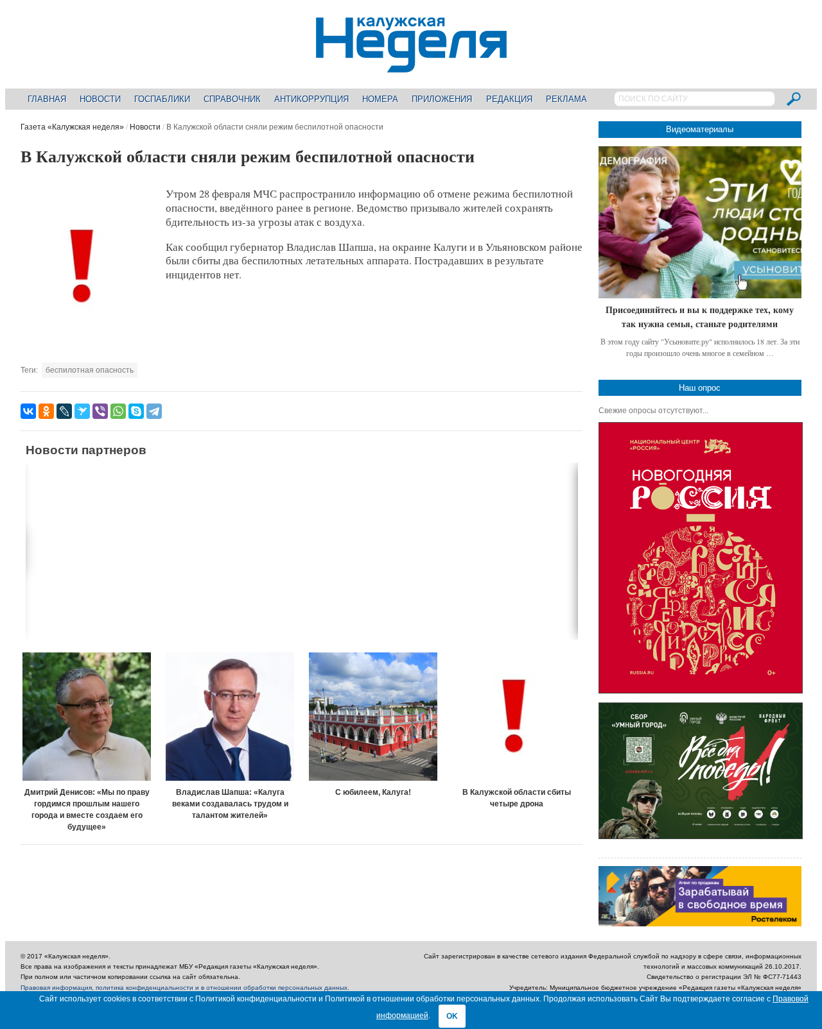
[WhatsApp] (118, 411)
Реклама (566, 99)
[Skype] (136, 411)
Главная (47, 99)
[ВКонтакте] (28, 411)
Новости (100, 99)
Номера (380, 99)
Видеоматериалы (699, 129)
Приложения (442, 99)
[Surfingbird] (82, 411)
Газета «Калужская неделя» (72, 127)
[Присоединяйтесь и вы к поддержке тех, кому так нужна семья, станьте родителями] (700, 222)
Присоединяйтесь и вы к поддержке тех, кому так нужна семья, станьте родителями (700, 316)
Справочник (232, 99)
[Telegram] (154, 411)
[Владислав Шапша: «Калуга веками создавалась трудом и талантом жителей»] (230, 716)
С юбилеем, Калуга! (373, 792)
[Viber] (100, 411)
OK (452, 1016)
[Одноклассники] (46, 411)
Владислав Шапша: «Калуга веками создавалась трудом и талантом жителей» (230, 804)
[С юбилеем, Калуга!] (374, 716)
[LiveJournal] (64, 411)
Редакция (509, 99)
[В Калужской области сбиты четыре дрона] (517, 716)
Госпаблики (162, 99)
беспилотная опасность (90, 370)
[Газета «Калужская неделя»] (411, 65)
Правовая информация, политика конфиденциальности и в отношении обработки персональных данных (184, 987)
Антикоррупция (311, 99)
